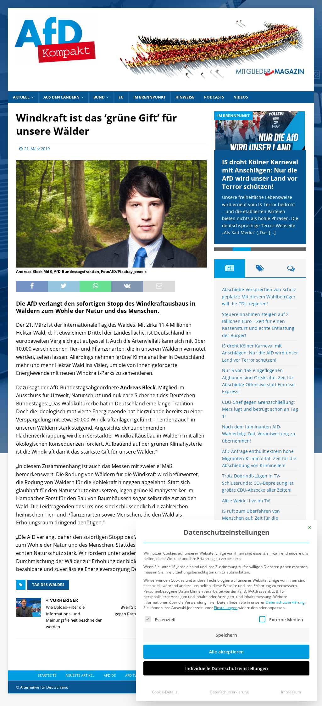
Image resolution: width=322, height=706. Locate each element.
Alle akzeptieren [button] (226, 652)
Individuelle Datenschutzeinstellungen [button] (226, 668)
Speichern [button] (226, 635)
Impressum (291, 692)
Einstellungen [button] (225, 607)
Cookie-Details (164, 692)
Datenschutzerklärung (285, 602)
